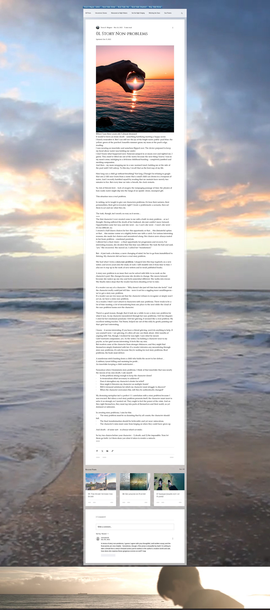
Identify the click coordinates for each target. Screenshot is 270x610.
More (165, 13)
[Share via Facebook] (97, 451)
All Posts (88, 13)
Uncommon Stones (101, 13)
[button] (182, 13)
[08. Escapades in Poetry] (135, 481)
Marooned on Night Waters (119, 13)
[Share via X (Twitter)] (102, 451)
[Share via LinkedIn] (107, 451)
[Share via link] (112, 451)
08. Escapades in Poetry (134, 494)
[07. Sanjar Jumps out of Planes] (169, 481)
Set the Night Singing (138, 13)
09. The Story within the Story (100, 495)
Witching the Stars (154, 13)
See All (182, 469)
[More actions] (172, 27)
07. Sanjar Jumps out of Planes (168, 495)
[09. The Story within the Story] (101, 481)
